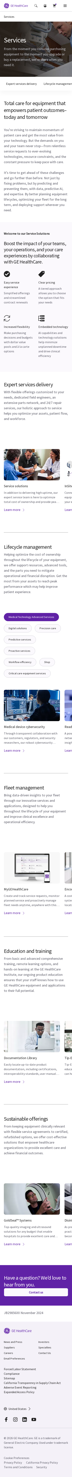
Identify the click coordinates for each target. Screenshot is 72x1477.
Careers (8, 1353)
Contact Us (44, 1353)
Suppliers (9, 1347)
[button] (36, 5)
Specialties (44, 1347)
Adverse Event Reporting (20, 1387)
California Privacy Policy (42, 1462)
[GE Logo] (16, 6)
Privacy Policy (13, 1462)
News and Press (13, 1342)
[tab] (31, 617)
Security (41, 1467)
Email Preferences (14, 1358)
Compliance (12, 1374)
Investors (43, 1342)
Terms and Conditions (18, 1467)
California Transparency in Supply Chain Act (32, 1383)
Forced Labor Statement (20, 1369)
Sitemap (9, 1378)
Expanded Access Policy (19, 1392)
